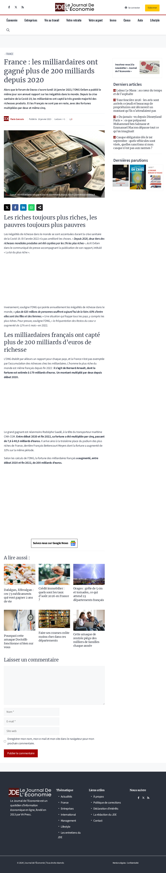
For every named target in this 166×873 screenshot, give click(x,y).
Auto (140, 20)
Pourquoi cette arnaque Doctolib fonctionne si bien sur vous (18, 641)
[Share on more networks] (39, 207)
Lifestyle (155, 20)
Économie (11, 20)
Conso (127, 20)
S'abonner (152, 7)
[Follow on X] (15, 7)
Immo (113, 20)
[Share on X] (7, 207)
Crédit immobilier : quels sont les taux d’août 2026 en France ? (54, 594)
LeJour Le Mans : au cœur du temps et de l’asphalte (137, 92)
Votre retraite (73, 20)
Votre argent (96, 20)
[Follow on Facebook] (9, 7)
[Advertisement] (54, 281)
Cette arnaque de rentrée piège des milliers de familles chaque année (86, 640)
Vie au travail (51, 20)
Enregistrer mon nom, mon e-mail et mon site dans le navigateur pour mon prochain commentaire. (50, 741)
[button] (8, 30)
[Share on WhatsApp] (31, 207)
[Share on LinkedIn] (23, 207)
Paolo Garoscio (17, 119)
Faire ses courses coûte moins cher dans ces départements (54, 636)
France (9, 54)
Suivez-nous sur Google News (50, 543)
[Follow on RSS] (22, 7)
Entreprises (30, 20)
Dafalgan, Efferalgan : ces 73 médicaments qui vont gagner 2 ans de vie (19, 595)
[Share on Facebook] (15, 207)
